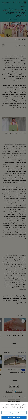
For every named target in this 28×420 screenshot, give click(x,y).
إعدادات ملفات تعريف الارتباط (14, 413)
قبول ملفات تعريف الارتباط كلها (14, 417)
